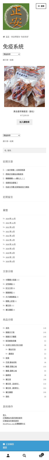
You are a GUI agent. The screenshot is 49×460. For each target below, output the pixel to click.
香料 (7, 396)
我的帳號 (8, 455)
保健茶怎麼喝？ (12, 183)
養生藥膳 (9, 310)
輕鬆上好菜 (10, 301)
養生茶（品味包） (13, 384)
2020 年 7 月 (10, 257)
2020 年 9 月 (10, 248)
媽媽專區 (9, 292)
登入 (4, 415)
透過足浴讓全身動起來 (14, 174)
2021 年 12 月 (11, 223)
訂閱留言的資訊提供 (11, 421)
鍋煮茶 (8, 375)
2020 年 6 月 (10, 261)
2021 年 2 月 (10, 240)
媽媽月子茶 (10, 332)
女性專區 (9, 284)
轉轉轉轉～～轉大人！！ (15, 178)
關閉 (5, 447)
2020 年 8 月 (10, 253)
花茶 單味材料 (11, 362)
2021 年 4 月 (10, 236)
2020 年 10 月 (11, 244)
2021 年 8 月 (10, 227)
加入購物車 (24, 122)
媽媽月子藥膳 (11, 337)
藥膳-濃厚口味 (11, 371)
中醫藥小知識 (11, 280)
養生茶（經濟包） (13, 388)
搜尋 (24, 455)
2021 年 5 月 (10, 231)
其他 (7, 328)
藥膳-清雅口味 (11, 366)
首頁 (7, 37)
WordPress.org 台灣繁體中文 (14, 424)
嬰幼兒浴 (12, 349)
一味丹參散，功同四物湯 (15, 170)
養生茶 (8, 305)
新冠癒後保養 (11, 341)
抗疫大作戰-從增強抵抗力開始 (17, 187)
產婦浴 (11, 354)
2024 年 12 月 (11, 218)
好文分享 (9, 288)
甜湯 (7, 358)
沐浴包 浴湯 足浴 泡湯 (14, 345)
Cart (38, 453)
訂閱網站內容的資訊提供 (12, 418)
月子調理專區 (11, 297)
